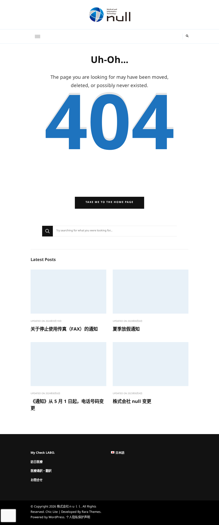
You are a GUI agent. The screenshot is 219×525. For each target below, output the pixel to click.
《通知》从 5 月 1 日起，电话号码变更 (67, 406)
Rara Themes (91, 512)
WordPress (56, 518)
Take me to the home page (109, 202)
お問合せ (37, 480)
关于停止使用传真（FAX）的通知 (64, 330)
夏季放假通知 (126, 330)
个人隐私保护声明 (78, 518)
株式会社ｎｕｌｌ (69, 507)
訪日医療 (37, 462)
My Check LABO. (43, 453)
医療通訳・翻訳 (41, 471)
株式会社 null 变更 (132, 402)
